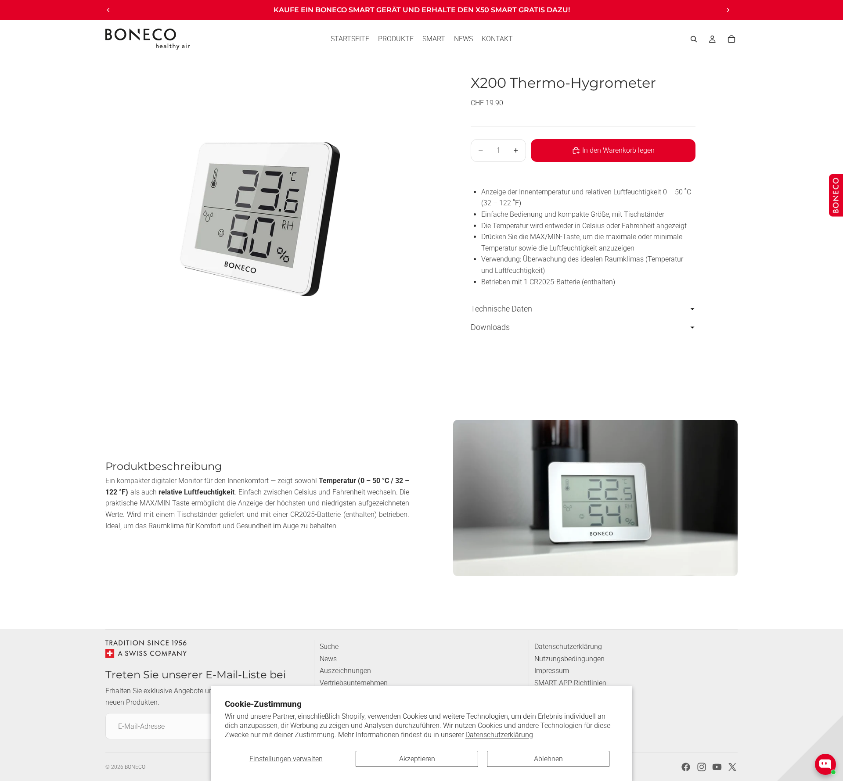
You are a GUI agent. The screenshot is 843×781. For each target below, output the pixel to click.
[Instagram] (701, 767)
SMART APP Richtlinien (570, 683)
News (328, 659)
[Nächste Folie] (728, 10)
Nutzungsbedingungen (569, 659)
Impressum (551, 670)
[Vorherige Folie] (108, 10)
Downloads (490, 327)
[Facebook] (686, 767)
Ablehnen (548, 759)
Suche (329, 646)
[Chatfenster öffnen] (825, 764)
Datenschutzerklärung (499, 735)
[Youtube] (717, 767)
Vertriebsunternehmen (354, 683)
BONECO (135, 767)
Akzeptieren (417, 759)
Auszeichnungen (345, 670)
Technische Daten (501, 309)
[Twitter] (732, 767)
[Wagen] (731, 39)
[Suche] (693, 39)
